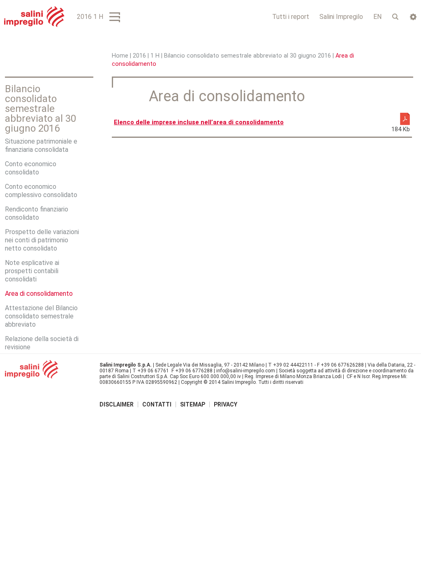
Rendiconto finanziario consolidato (36, 213)
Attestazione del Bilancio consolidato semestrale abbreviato (41, 316)
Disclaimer (116, 404)
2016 (139, 55)
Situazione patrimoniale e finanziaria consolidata (41, 145)
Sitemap (192, 404)
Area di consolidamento (39, 293)
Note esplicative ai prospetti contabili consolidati (32, 271)
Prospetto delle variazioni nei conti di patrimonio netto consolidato (42, 240)
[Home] (34, 16)
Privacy (225, 404)
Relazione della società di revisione (42, 343)
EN (377, 17)
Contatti (156, 404)
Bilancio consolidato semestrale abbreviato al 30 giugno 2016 (247, 55)
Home (120, 55)
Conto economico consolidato (30, 168)
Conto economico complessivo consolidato (41, 191)
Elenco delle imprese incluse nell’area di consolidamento (199, 122)
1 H (155, 55)
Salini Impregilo (341, 17)
